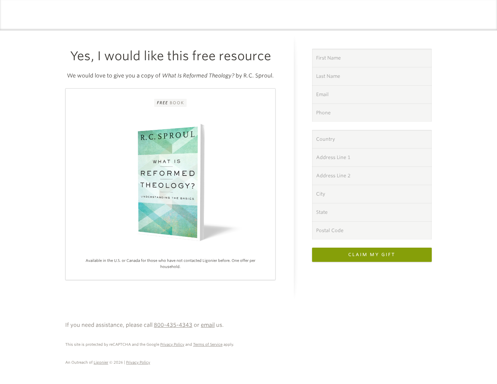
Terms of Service (207, 344)
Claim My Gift (372, 254)
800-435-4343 (173, 325)
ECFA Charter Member (424, 317)
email (208, 325)
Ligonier (101, 362)
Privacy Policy (172, 344)
